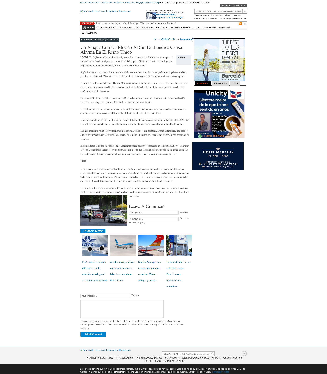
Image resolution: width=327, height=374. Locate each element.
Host (226, 372)
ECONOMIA (161, 12)
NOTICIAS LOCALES (105, 27)
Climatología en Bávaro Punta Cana (226, 15)
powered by (217, 372)
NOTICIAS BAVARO (176, 12)
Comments (202, 83)
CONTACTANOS (89, 32)
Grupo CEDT (165, 2)
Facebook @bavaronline (206, 18)
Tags (235, 83)
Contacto (205, 2)
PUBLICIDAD (225, 27)
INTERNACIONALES (143, 27)
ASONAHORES (209, 27)
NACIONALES (124, 27)
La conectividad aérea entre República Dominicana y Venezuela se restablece (178, 274)
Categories (220, 83)
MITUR (195, 27)
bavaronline (186, 39)
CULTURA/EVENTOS (180, 27)
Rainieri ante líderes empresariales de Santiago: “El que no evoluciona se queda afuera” (136, 23)
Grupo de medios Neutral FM (186, 2)
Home (90, 27)
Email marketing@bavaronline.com (232, 18)
